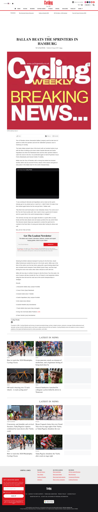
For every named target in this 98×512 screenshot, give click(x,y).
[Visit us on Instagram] (85, 2)
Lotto (38, 311)
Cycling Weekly (41, 48)
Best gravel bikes (57, 474)
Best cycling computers (59, 479)
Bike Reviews (72, 474)
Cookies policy (71, 494)
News (18, 8)
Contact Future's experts (35, 494)
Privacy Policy (18, 501)
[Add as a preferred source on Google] (49, 501)
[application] (37, 183)
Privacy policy (62, 494)
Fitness (50, 8)
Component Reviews (74, 477)
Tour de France (41, 472)
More (80, 8)
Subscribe (87, 4)
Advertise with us (35, 496)
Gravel (57, 8)
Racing (25, 8)
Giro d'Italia (40, 474)
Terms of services (34, 248)
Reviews (32, 8)
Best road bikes (57, 472)
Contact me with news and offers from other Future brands (14, 492)
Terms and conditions (50, 494)
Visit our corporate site (67, 507)
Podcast (73, 8)
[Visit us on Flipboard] (94, 2)
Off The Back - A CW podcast (60, 13)
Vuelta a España (41, 477)
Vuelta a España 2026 (44, 13)
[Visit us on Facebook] (89, 2)
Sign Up (13, 496)
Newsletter (56, 136)
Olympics (39, 479)
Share (19, 136)
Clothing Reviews (73, 479)
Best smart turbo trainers (59, 477)
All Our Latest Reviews (74, 472)
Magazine (65, 8)
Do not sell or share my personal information (54, 496)
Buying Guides (41, 8)
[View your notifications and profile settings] (12, 3)
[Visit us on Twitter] (87, 2)
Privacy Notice (20, 249)
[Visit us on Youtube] (92, 2)
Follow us (49, 136)
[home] (15, 8)
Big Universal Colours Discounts (26, 13)
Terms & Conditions (12, 502)
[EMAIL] (12, 322)
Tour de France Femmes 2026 (79, 13)
